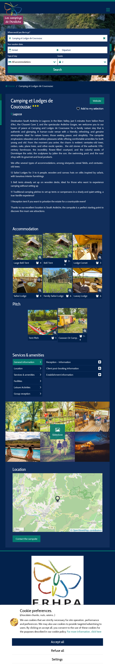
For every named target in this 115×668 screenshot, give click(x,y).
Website (97, 100)
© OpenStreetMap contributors (86, 530)
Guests (60, 56)
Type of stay (12, 56)
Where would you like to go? (19, 32)
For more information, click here (84, 631)
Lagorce (17, 114)
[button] (57, 499)
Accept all (57, 642)
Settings (57, 659)
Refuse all (57, 651)
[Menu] (107, 10)
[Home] (13, 8)
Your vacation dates (15, 44)
